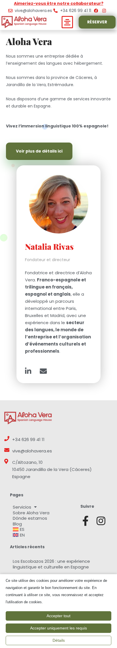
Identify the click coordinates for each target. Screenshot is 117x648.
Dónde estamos (30, 518)
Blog (17, 524)
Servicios (22, 507)
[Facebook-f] (85, 521)
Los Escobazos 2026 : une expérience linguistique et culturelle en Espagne (51, 564)
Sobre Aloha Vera (31, 513)
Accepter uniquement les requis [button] (58, 628)
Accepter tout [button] (58, 616)
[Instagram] (101, 521)
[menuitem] (42, 529)
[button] (67, 22)
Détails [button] (59, 640)
